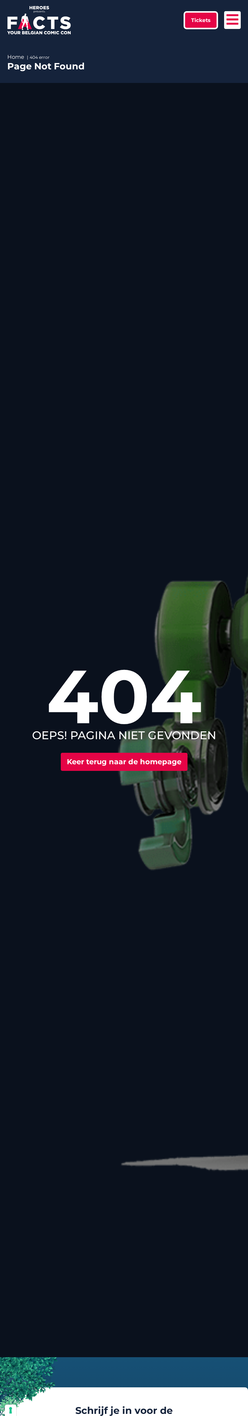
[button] (201, 20)
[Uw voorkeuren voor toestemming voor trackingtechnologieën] (10, 1410)
